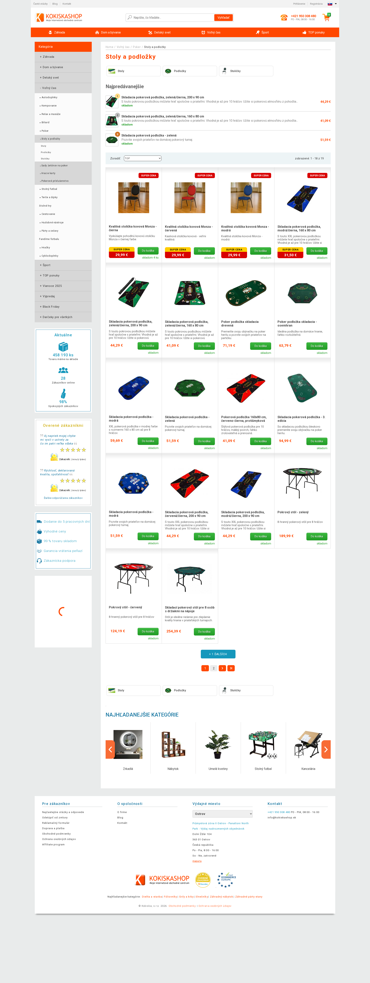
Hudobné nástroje (51, 222)
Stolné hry (45, 205)
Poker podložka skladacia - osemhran (297, 323)
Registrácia (316, 3)
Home (110, 47)
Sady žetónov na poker (54, 165)
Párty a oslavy (48, 230)
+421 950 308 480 (279, 812)
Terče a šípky (48, 197)
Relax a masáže (49, 114)
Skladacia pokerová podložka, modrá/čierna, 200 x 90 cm (243, 514)
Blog (55, 3)
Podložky (46, 152)
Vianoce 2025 (50, 286)
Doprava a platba (53, 828)
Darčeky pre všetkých (55, 317)
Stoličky (45, 158)
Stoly (43, 146)
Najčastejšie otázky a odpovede (63, 812)
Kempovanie (48, 105)
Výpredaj (47, 296)
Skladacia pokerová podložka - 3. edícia (301, 419)
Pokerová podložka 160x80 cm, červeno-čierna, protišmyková (244, 419)
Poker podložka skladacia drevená (240, 323)
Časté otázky (40, 3)
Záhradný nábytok (221, 896)
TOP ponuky (49, 275)
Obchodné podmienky (56, 833)
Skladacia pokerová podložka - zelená (187, 419)
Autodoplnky (48, 97)
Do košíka (148, 250)
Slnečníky (202, 896)
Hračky (44, 247)
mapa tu (197, 861)
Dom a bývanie (51, 67)
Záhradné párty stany (249, 896)
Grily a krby (186, 896)
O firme (122, 812)
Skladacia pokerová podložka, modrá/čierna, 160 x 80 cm (299, 228)
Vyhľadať (224, 17)
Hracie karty (47, 173)
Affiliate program (53, 844)
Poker (44, 130)
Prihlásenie (299, 3)
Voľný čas (47, 88)
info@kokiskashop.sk (282, 817)
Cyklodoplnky (48, 255)
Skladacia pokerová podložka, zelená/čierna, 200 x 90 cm (130, 323)
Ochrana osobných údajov (59, 839)
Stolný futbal (48, 189)
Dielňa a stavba (152, 896)
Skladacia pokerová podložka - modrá (131, 418)
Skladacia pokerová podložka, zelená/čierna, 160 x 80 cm (186, 323)
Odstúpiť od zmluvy (55, 817)
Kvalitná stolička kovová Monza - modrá (245, 228)
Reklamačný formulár (56, 822)
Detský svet (49, 77)
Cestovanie (47, 214)
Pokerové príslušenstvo (54, 181)
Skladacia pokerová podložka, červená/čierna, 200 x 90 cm (186, 514)
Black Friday (49, 306)
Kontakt (67, 3)
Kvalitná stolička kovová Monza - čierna (133, 228)
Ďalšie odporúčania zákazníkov (63, 498)
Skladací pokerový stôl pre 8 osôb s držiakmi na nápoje (189, 609)
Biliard (44, 122)
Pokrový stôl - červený (125, 607)
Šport (44, 265)
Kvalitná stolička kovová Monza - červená (189, 228)
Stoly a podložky (50, 138)
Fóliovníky (170, 896)
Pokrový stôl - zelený (293, 512)
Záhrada (46, 57)
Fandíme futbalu (49, 239)
